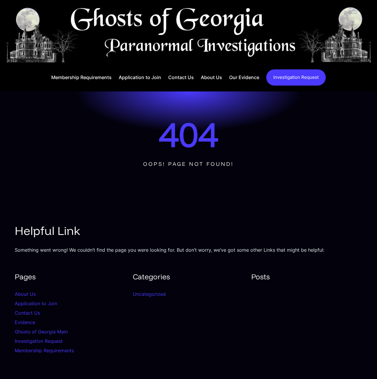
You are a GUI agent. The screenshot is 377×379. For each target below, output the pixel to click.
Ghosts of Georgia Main (41, 332)
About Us (25, 294)
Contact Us (27, 313)
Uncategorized (149, 294)
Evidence (25, 322)
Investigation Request (296, 77)
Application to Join (36, 303)
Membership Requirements (44, 350)
